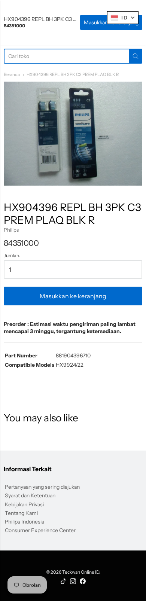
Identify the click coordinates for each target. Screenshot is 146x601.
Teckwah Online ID (80, 572)
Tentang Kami (21, 513)
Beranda (12, 74)
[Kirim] (135, 56)
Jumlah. (12, 255)
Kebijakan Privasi (24, 504)
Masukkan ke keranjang (73, 296)
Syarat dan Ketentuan (30, 495)
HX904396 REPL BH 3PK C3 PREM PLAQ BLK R (73, 74)
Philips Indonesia (24, 521)
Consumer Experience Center (40, 530)
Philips (11, 230)
